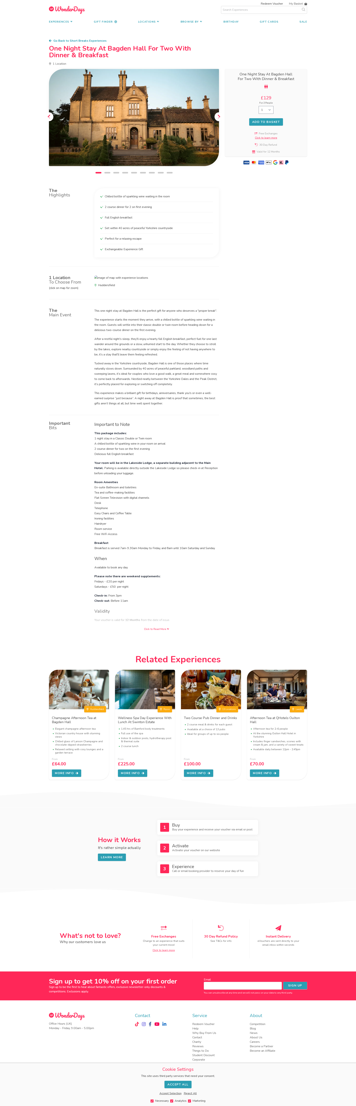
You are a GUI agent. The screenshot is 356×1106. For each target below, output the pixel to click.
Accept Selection (170, 1093)
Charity (196, 1042)
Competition (257, 1024)
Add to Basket (266, 122)
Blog (253, 1028)
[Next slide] (219, 116)
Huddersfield (97, 709)
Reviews (198, 1046)
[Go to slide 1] (98, 172)
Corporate (198, 1060)
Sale (303, 22)
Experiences (59, 22)
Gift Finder (103, 22)
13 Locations (229, 709)
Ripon (167, 709)
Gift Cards (269, 22)
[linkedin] (164, 1024)
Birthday (231, 22)
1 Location (59, 64)
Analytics (181, 1101)
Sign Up (295, 986)
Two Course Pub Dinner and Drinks (210, 718)
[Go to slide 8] (161, 172)
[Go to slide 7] (152, 172)
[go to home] (67, 10)
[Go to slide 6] (143, 172)
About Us (256, 1037)
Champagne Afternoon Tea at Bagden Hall (74, 720)
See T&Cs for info (221, 941)
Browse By (190, 22)
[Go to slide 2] (107, 172)
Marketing (198, 1101)
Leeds (299, 709)
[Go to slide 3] (116, 172)
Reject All (190, 1093)
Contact (197, 1037)
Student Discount (203, 1055)
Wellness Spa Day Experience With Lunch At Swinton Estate (145, 720)
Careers (255, 1042)
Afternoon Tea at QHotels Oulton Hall (275, 720)
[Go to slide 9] (170, 172)
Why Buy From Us (204, 1033)
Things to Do (200, 1051)
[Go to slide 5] (134, 172)
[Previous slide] (48, 116)
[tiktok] (137, 1024)
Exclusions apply (77, 991)
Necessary (162, 1101)
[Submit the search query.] (303, 9)
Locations (147, 22)
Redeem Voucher (272, 4)
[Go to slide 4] (125, 172)
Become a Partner (261, 1046)
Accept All (178, 1084)
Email (207, 980)
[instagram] (144, 1024)
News (254, 1033)
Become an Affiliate (262, 1051)
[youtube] (156, 1024)
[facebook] (150, 1024)
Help (195, 1028)
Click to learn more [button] (266, 138)
